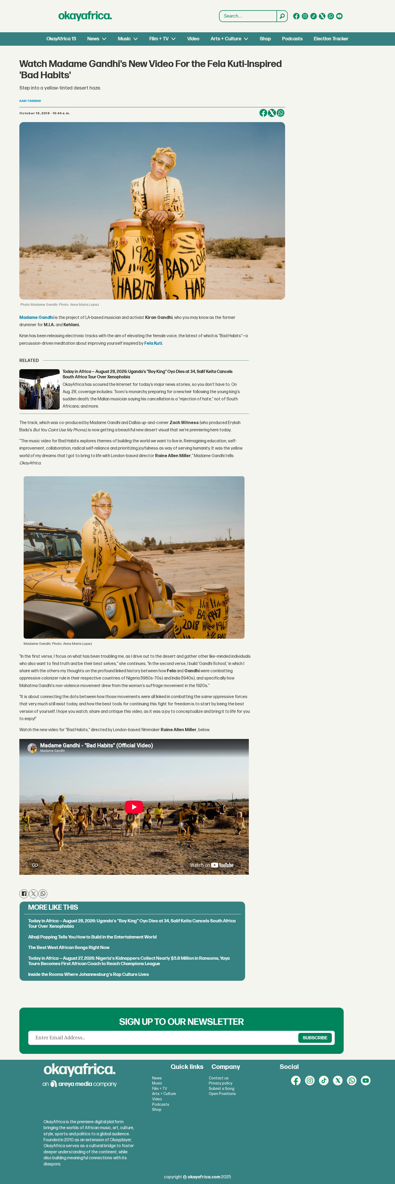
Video (193, 39)
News (93, 39)
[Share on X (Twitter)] (272, 113)
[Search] (281, 16)
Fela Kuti (153, 343)
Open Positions (222, 1093)
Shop (265, 39)
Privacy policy (220, 1083)
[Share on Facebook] (263, 113)
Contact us (219, 1078)
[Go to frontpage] (85, 16)
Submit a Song (221, 1088)
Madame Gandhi (36, 317)
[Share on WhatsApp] (280, 113)
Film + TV (158, 39)
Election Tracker (331, 39)
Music (124, 39)
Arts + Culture (226, 39)
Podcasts (292, 39)
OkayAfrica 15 (61, 39)
